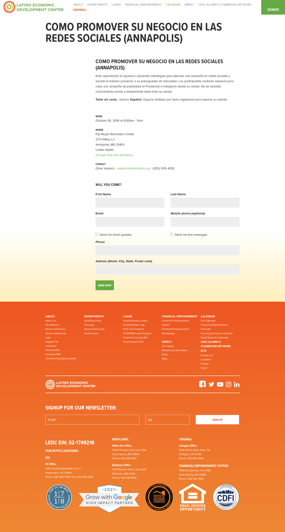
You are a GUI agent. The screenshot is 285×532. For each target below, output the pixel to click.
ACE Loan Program (133, 329)
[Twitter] (211, 386)
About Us (50, 321)
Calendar (208, 316)
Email (99, 213)
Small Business (92, 321)
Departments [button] (97, 5)
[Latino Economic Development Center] (33, 6)
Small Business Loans (135, 321)
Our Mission (52, 325)
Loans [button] (116, 5)
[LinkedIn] (237, 386)
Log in (204, 368)
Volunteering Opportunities (60, 358)
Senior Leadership (55, 333)
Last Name (178, 194)
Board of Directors (55, 329)
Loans (127, 316)
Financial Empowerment (180, 316)
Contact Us (207, 355)
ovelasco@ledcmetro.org (133, 168)
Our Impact (168, 346)
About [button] (78, 5)
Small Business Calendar (214, 337)
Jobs (48, 337)
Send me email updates (116, 234)
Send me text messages (191, 234)
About (50, 316)
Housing (89, 325)
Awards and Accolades (174, 350)
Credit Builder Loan (134, 325)
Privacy (205, 364)
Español (79, 10)
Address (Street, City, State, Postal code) (124, 261)
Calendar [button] (173, 5)
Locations (50, 346)
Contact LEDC (53, 354)
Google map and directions (114, 155)
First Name (103, 194)
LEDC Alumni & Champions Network (224, 5)
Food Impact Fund (133, 342)
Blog (164, 359)
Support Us (51, 342)
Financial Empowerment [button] (143, 5)
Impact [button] (189, 5)
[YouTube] (220, 386)
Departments (94, 316)
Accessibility (52, 350)
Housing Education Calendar (217, 333)
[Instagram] (228, 386)
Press (165, 354)
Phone (100, 242)
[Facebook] (202, 386)
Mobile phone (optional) (188, 213)
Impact (167, 342)
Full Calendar (208, 321)
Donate (273, 9)
